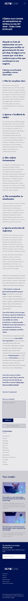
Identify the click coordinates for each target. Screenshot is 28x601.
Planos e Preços (6, 579)
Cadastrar (23, 556)
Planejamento (6, 455)
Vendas (4, 462)
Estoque (4, 438)
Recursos (4, 575)
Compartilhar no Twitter (22, 392)
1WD (13, 597)
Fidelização (5, 443)
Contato (4, 577)
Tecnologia (5, 459)
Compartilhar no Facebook (19, 392)
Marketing (5, 448)
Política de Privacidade (7, 583)
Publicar (8, 420)
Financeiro (5, 445)
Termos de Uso (5, 581)
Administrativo (6, 436)
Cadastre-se (5, 573)
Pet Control (5, 452)
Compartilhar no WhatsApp (24, 392)
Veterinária (5, 464)
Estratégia (5, 440)
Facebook (6, 591)
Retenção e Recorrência (8, 457)
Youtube (9, 591)
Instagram (3, 591)
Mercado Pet (5, 450)
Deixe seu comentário (8, 399)
